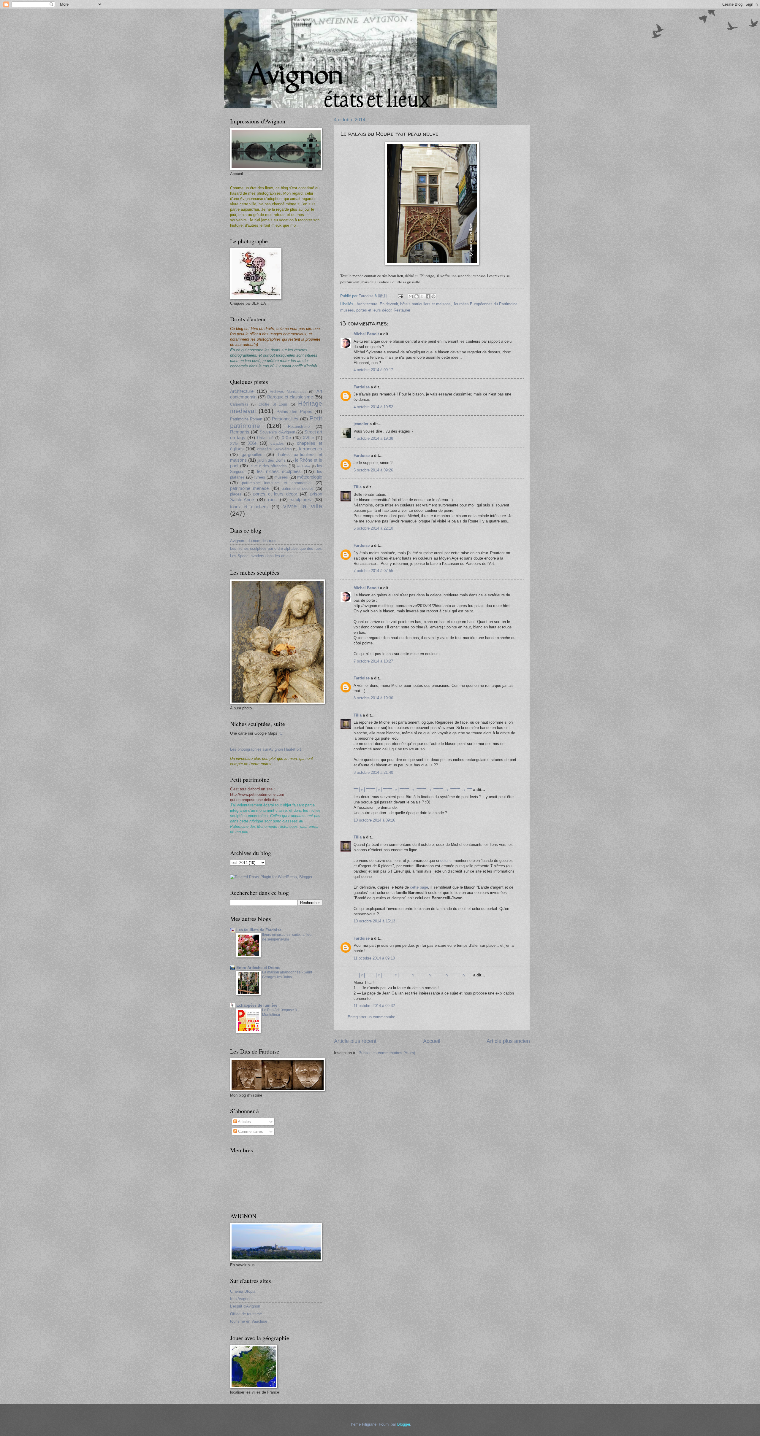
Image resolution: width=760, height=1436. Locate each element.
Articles (244, 1121)
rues (272, 499)
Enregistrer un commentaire (371, 1017)
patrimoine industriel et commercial (276, 483)
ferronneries (310, 448)
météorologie (309, 476)
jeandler (361, 424)
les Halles (304, 466)
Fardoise (362, 387)
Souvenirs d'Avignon (277, 432)
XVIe (234, 443)
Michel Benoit (366, 334)
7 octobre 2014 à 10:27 (373, 661)
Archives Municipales (288, 391)
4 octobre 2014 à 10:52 (373, 407)
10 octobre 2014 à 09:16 (374, 820)
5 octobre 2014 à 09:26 (373, 470)
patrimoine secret (297, 488)
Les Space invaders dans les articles (262, 556)
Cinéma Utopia (242, 1291)
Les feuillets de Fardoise (258, 930)
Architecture (367, 304)
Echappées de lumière (256, 1005)
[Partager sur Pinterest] (433, 296)
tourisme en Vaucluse (248, 1321)
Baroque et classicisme (290, 396)
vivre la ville (302, 506)
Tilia (358, 487)
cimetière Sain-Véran (274, 449)
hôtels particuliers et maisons (425, 304)
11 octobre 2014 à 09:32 (374, 1005)
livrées (259, 477)
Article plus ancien (508, 1041)
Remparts (239, 431)
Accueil (431, 1041)
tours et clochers (249, 506)
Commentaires (250, 1131)
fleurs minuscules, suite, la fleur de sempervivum (287, 937)
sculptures (301, 499)
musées (347, 310)
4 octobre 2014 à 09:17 (373, 370)
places (235, 494)
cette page (419, 887)
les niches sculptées (278, 471)
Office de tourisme (246, 1314)
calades (277, 443)
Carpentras (239, 404)
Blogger (403, 1424)
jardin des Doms (271, 460)
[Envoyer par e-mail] (411, 296)
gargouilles (252, 454)
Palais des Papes (294, 411)
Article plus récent (355, 1041)
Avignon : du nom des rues (253, 540)
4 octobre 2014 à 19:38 (373, 438)
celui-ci (446, 860)
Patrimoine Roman (246, 419)
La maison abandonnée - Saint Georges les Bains (287, 974)
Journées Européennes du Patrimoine (485, 304)
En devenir (389, 304)
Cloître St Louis (273, 404)
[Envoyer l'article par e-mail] (400, 296)
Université (265, 438)
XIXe (286, 437)
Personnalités (285, 418)
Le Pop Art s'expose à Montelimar (279, 1012)
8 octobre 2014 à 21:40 (373, 772)
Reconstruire (299, 426)
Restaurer (402, 310)
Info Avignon (240, 1299)
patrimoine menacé (249, 488)
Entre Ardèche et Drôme (258, 967)
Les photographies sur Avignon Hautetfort (265, 749)
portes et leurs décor (373, 310)
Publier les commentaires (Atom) (387, 1053)
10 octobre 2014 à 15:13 (374, 921)
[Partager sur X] (422, 296)
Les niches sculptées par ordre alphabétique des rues (276, 548)
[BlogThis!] (416, 296)
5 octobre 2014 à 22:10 (373, 528)
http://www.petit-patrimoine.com (257, 794)
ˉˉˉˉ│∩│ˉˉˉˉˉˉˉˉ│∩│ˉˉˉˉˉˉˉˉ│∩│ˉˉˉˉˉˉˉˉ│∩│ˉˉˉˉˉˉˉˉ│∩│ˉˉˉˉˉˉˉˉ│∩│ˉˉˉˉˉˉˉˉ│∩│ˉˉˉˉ (413, 789)
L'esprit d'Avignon (245, 1306)
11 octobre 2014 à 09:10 (374, 958)
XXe (252, 443)
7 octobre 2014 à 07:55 (373, 570)
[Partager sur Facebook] (428, 296)
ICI (281, 733)
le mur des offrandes (268, 466)
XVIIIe (308, 438)
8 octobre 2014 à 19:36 (373, 698)
